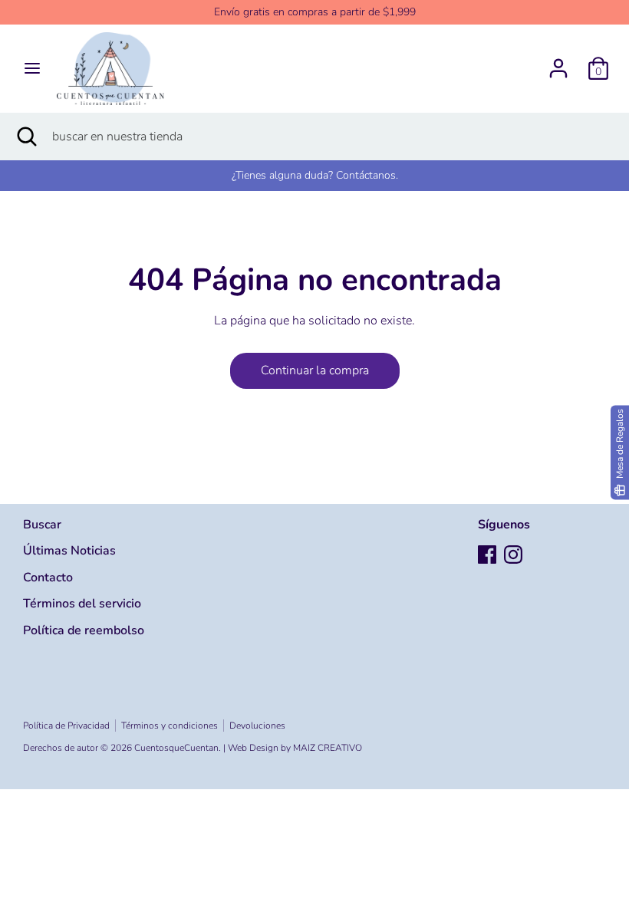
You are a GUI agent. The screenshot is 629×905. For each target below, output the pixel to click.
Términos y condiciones (169, 725)
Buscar (42, 524)
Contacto (48, 577)
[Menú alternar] (32, 68)
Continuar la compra (315, 370)
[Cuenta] (558, 62)
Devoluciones (257, 725)
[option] (314, 175)
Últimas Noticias (69, 550)
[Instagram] (513, 554)
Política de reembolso (83, 630)
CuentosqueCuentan (176, 748)
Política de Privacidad (66, 725)
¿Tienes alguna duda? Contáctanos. (315, 175)
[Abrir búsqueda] (26, 136)
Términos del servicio (82, 603)
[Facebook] (487, 554)
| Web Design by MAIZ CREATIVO (292, 748)
